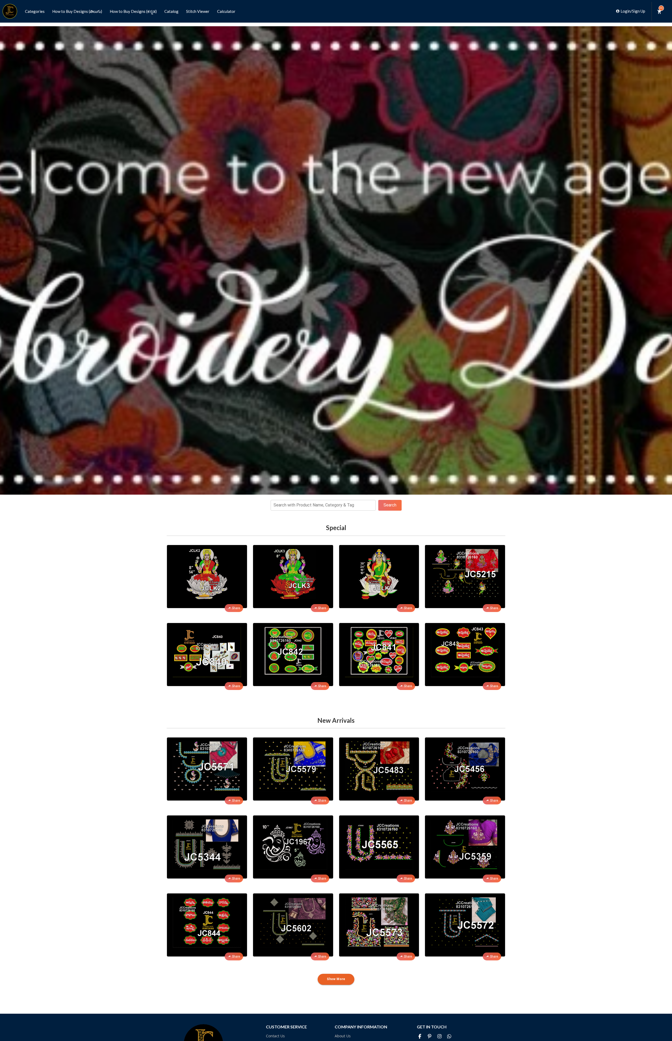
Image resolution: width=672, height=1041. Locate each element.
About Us (343, 1035)
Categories (35, 11)
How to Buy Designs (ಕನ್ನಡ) (133, 11)
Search (390, 505)
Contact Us (275, 1035)
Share (236, 608)
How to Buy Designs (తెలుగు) (77, 11)
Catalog (171, 11)
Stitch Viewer (197, 11)
